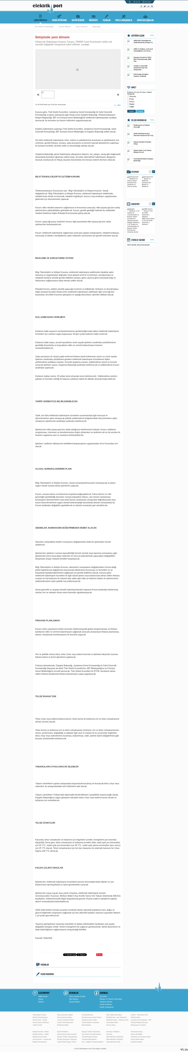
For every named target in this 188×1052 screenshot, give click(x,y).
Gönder (131, 111)
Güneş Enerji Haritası (64, 1017)
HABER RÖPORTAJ (40, 20)
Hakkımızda (42, 996)
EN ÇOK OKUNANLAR (138, 120)
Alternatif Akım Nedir (113, 1042)
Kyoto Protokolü (62, 1031)
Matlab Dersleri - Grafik (41, 1034)
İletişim (41, 1002)
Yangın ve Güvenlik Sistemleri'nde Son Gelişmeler (140, 68)
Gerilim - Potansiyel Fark (139, 1015)
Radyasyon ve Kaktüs (138, 1025)
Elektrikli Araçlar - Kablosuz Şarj (117, 1020)
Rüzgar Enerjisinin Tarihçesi (67, 1039)
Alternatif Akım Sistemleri (114, 1037)
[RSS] (151, 7)
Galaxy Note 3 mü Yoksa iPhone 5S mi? (142, 151)
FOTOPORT (135, 172)
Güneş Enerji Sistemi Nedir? (67, 1034)
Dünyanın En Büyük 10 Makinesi (146, 184)
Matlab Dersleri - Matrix (41, 1031)
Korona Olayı (110, 1025)
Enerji (131, 99)
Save (100, 955)
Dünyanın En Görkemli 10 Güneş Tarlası (132, 184)
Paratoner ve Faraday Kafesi (141, 1037)
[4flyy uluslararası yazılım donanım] (184, 1049)
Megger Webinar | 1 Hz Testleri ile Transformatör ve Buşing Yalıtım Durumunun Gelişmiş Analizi (133, 227)
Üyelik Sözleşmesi (107, 1007)
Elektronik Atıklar (63, 1025)
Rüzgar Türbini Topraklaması (67, 1037)
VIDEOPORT (135, 204)
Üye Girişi (148, 2)
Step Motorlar (86, 1025)
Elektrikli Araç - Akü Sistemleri (116, 1017)
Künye (40, 999)
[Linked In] (148, 7)
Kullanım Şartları (106, 1002)
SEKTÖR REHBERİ (78, 20)
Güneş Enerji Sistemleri (41, 1022)
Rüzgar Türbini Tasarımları (91, 1031)
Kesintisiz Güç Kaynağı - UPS (141, 1020)
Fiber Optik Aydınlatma (114, 1015)
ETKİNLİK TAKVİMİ (138, 240)
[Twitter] (145, 7)
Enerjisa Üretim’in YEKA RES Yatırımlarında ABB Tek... (142, 59)
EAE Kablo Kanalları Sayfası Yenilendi (141, 75)
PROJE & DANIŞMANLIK (123, 20)
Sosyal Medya (74, 1002)
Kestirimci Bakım (136, 1042)
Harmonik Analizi (137, 1031)
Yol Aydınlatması (87, 1015)
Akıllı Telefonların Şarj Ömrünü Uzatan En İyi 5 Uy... (144, 134)
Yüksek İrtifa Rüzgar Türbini (66, 1042)
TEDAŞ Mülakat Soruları (139, 1022)
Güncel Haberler (65, 27)
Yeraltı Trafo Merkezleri (65, 1022)
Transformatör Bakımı (89, 1039)
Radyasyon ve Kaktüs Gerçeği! (142, 126)
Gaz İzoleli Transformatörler (91, 1034)
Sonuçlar (140, 111)
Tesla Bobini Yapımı (39, 1015)
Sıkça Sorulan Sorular (77, 996)
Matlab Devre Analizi (40, 1037)
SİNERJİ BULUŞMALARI (145, 20)
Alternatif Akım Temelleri (114, 1039)
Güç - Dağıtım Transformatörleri (92, 1042)
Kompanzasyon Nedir (89, 1020)
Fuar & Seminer (81, 27)
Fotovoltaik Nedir (112, 1022)
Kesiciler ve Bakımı (112, 1031)
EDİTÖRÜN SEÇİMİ (137, 35)
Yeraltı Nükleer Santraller (90, 1022)
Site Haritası (73, 999)
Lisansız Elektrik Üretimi (65, 1020)
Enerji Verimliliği (136, 1034)
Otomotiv (132, 96)
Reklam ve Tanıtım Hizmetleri (111, 999)
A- (115, 105)
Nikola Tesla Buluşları (40, 1017)
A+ (119, 105)
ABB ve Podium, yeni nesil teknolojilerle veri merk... (143, 50)
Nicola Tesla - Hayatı (40, 1020)
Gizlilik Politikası (106, 1004)
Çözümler (103, 996)
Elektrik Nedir (135, 1017)
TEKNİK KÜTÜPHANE (59, 20)
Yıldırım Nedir (37, 1025)
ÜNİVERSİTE (93, 20)
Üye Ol (138, 2)
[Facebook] (141, 7)
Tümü (152, 35)
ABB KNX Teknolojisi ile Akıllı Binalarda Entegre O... (143, 41)
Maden (131, 104)
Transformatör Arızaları (89, 1037)
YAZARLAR (106, 20)
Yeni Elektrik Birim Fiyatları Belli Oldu (143, 160)
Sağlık (131, 107)
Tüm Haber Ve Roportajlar (44, 27)
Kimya (131, 102)
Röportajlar (96, 27)
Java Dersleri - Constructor (42, 1039)
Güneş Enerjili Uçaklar (65, 1015)
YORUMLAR (44, 964)
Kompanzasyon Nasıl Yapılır (91, 1017)
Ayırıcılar (109, 1034)
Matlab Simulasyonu (40, 1042)
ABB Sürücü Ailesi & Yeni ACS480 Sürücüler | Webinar (148, 221)
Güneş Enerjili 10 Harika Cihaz (142, 143)
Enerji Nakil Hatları (137, 1039)
